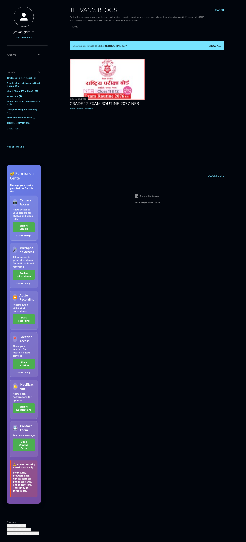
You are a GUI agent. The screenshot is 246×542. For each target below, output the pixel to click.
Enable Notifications (23, 408)
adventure (14, 96)
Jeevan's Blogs (93, 9)
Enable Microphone (24, 275)
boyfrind (23, 122)
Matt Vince (155, 202)
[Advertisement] (107, 141)
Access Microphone (19, 529)
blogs (11, 122)
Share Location (24, 364)
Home (74, 26)
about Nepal (15, 91)
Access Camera (16, 525)
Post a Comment (85, 108)
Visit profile (24, 37)
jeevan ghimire (23, 32)
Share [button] (72, 108)
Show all (215, 45)
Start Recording (24, 319)
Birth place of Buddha (20, 117)
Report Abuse (15, 146)
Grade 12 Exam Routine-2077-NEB (104, 103)
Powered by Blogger (149, 196)
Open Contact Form (23, 445)
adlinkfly (31, 91)
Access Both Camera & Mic (23, 533)
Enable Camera (23, 227)
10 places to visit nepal (21, 77)
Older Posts (216, 175)
